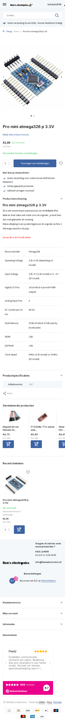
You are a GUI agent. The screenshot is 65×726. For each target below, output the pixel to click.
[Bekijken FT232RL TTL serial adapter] (42, 418)
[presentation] (3, 77)
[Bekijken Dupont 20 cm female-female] (14, 418)
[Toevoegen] (8, 444)
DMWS (42, 702)
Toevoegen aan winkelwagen (35, 163)
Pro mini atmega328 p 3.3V (16, 501)
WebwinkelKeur (48, 580)
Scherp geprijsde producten (20, 186)
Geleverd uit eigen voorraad (20, 190)
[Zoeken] (57, 15)
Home (16, 31)
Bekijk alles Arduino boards (16, 134)
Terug (9, 31)
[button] (31, 115)
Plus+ (49, 702)
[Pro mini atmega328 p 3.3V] (16, 483)
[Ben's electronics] (28, 4)
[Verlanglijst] (61, 163)
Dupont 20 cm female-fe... (11, 428)
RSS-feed (57, 702)
